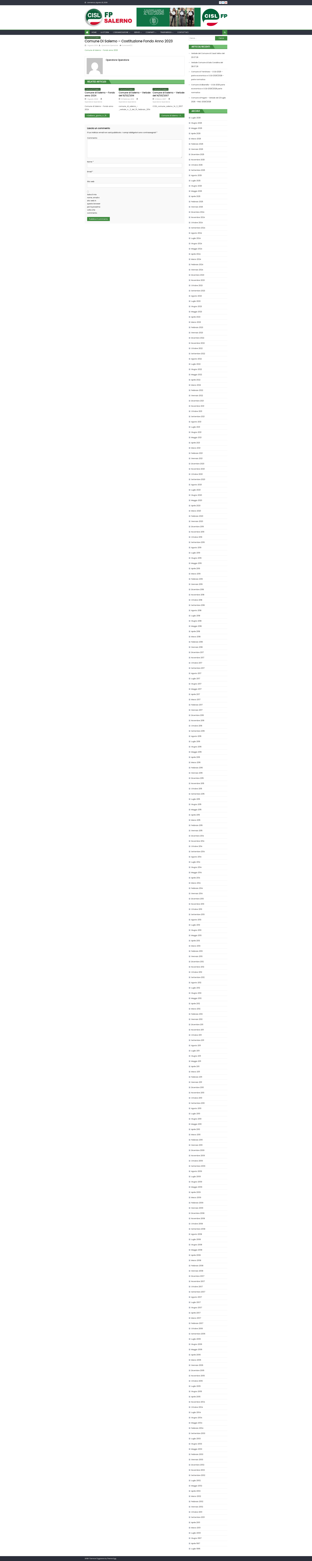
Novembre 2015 (197, 783)
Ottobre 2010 (196, 1098)
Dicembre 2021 (197, 401)
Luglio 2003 (196, 1438)
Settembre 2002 (198, 1475)
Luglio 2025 (195, 180)
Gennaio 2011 (196, 1082)
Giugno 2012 (196, 993)
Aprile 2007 (196, 1313)
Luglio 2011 (195, 1051)
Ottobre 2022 (197, 348)
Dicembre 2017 (197, 652)
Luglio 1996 (195, 1548)
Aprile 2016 (195, 757)
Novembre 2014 (197, 841)
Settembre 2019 (198, 542)
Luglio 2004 (196, 1412)
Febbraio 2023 (197, 327)
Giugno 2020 (196, 495)
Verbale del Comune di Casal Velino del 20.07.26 (208, 55)
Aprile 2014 (195, 878)
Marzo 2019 (195, 574)
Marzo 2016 (195, 762)
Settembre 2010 (198, 1103)
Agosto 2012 (196, 982)
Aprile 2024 (196, 254)
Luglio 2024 (196, 238)
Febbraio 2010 (197, 1140)
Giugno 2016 (196, 747)
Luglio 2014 (195, 862)
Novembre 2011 (197, 1030)
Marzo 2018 (195, 636)
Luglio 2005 (196, 1386)
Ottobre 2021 (196, 411)
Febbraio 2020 (197, 516)
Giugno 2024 (196, 243)
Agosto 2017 (196, 673)
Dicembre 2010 (197, 1087)
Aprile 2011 (195, 1066)
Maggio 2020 (196, 500)
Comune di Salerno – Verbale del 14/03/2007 (168, 94)
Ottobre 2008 (197, 1223)
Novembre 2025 (198, 159)
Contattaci (182, 32)
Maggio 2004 (196, 1423)
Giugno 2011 (196, 1056)
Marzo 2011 (195, 1071)
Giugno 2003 (196, 1444)
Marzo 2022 (196, 385)
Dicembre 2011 (197, 1024)
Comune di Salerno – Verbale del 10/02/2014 (135, 94)
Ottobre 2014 (196, 846)
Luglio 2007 (196, 1302)
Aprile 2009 (196, 1192)
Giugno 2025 (196, 186)
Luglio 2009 (196, 1176)
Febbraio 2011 (196, 1077)
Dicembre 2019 (197, 526)
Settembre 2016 (198, 731)
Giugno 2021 (196, 432)
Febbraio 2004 (197, 1428)
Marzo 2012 (195, 1009)
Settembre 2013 (198, 914)
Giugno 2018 (196, 621)
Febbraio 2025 (197, 201)
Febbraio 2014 (197, 888)
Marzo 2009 (196, 1197)
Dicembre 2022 (197, 338)
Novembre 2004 (198, 1402)
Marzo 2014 (196, 883)
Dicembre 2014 (197, 836)
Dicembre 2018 (197, 589)
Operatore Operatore (109, 45)
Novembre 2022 (198, 343)
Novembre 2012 (197, 967)
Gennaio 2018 (197, 647)
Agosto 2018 (196, 610)
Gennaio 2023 (197, 332)
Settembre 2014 (198, 851)
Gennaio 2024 (197, 270)
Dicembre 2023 (197, 275)
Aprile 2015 (195, 815)
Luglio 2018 (195, 615)
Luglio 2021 (195, 427)
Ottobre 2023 (197, 285)
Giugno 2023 (196, 306)
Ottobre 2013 (196, 909)
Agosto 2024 (196, 233)
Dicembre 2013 (197, 899)
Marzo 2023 (196, 322)
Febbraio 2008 (197, 1265)
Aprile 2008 (196, 1255)
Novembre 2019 (197, 532)
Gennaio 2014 (197, 893)
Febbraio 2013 (197, 951)
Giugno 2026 (196, 123)
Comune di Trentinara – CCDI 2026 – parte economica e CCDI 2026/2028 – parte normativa (207, 75)
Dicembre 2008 (197, 1213)
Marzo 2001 (195, 1528)
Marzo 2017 (195, 699)
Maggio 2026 (196, 128)
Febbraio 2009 (197, 1203)
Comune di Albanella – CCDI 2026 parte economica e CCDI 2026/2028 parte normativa (208, 88)
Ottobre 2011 (196, 1035)
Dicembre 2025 (197, 154)
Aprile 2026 (195, 133)
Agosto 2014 (196, 857)
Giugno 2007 (196, 1307)
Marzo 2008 (196, 1260)
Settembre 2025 (198, 170)
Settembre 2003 (198, 1433)
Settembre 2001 (198, 1517)
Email (90, 171)
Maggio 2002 (196, 1486)
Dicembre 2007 (197, 1276)
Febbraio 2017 (197, 705)
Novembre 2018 (197, 595)
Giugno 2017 (196, 684)
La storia (105, 32)
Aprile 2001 (195, 1522)
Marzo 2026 (196, 138)
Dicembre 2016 (197, 715)
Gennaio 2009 (197, 1208)
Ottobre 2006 (197, 1328)
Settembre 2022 (198, 353)
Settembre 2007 (198, 1292)
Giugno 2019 (196, 558)
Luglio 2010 (195, 1113)
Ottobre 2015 (196, 788)
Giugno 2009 (196, 1182)
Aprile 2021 (195, 443)
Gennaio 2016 (197, 773)
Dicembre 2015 (197, 778)
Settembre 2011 (197, 1040)
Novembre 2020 (198, 469)
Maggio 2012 (196, 998)
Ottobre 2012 (196, 972)
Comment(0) (127, 45)
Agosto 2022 (196, 359)
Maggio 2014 (196, 872)
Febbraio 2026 (197, 144)
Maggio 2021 (196, 437)
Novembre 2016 (197, 720)
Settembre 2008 (198, 1229)
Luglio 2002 (196, 1480)
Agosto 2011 (196, 1045)
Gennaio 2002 (197, 1507)
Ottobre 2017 (196, 663)
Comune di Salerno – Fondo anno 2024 (100, 94)
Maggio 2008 (196, 1250)
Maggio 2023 (196, 311)
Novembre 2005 (198, 1375)
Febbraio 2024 (197, 264)
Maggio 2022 (196, 374)
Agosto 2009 (196, 1171)
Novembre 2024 (198, 217)
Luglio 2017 (195, 678)
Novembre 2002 (198, 1470)
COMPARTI (150, 32)
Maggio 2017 (196, 689)
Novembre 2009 (198, 1155)
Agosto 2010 (196, 1108)
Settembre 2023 (198, 291)
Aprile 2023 (195, 317)
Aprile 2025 (195, 196)
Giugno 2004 (196, 1417)
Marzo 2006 (196, 1360)
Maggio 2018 (196, 626)
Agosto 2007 (196, 1297)
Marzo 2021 (195, 448)
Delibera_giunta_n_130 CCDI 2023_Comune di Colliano (99, 115)
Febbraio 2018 (197, 642)
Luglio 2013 (195, 925)
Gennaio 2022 (197, 395)
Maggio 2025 (196, 191)
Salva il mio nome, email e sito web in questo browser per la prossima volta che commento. (93, 203)
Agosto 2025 (196, 175)
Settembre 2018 (198, 605)
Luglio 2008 (196, 1239)
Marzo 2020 (196, 511)
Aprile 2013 (195, 940)
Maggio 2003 (196, 1449)
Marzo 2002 (196, 1496)
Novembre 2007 (198, 1281)
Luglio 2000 (196, 1533)
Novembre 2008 (198, 1218)
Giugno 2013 (196, 930)
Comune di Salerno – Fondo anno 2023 (101, 50)
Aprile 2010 (195, 1129)
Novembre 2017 (197, 657)
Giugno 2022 (196, 369)
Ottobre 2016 (196, 726)
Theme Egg (111, 1558)
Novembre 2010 (197, 1092)
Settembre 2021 (198, 416)
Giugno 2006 (196, 1344)
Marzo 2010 (195, 1134)
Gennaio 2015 (196, 830)
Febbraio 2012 (197, 1014)
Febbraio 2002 (197, 1501)
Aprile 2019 (195, 568)
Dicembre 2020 (197, 463)
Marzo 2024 (196, 259)
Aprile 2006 (196, 1355)
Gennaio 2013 (196, 956)
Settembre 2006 (198, 1334)
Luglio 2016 (195, 741)
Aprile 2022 (195, 380)
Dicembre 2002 (197, 1465)
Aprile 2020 (195, 505)
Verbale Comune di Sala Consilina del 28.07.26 (207, 64)
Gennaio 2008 (197, 1271)
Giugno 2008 (196, 1244)
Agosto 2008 (196, 1234)
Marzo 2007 (196, 1318)
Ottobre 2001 (196, 1512)
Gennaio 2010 (197, 1145)
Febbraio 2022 (197, 390)
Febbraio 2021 (197, 453)
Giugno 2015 (196, 804)
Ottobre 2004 (197, 1407)
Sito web (90, 181)
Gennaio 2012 (196, 1019)
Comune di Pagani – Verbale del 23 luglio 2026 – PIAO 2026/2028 (208, 100)
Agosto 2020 (196, 484)
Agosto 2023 (196, 296)
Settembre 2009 (198, 1166)
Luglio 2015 (195, 799)
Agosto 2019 (196, 547)
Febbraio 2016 (197, 767)
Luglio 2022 (195, 364)
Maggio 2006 (196, 1349)
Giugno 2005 (196, 1391)
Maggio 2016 (196, 752)
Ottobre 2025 (197, 165)
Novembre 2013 (197, 904)
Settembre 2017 (198, 668)
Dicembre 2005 (197, 1370)
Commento (92, 138)
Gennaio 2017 (197, 710)
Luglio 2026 (196, 118)
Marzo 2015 (195, 820)
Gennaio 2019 (197, 584)
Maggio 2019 (196, 563)
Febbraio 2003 (197, 1454)
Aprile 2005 (195, 1396)
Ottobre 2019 (196, 537)
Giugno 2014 (196, 867)
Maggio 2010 (196, 1124)
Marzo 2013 (195, 946)
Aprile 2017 (195, 694)
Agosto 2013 (196, 919)
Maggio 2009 (196, 1187)
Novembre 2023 (198, 280)
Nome (90, 162)
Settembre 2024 (198, 228)
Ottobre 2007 (197, 1286)
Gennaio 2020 (197, 521)
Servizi (137, 32)
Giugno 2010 (196, 1119)
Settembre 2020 (198, 479)
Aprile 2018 (195, 631)
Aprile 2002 (195, 1491)
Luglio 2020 (196, 490)
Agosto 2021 (196, 422)
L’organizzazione (120, 32)
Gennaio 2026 (197, 149)
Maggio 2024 (196, 249)
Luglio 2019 (195, 553)
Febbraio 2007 (197, 1323)
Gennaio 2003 (197, 1459)
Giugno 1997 (196, 1538)
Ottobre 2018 (196, 600)
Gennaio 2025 (197, 207)
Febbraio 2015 (197, 825)
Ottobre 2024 (197, 222)
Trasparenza (165, 32)
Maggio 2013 (196, 935)
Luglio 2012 (195, 988)
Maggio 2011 (196, 1061)
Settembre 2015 (198, 794)
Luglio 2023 (195, 301)
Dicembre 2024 (197, 212)
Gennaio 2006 (197, 1365)
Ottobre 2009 (197, 1161)
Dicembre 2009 (197, 1150)
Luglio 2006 (196, 1339)
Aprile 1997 (195, 1543)
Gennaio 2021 (196, 458)
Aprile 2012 (195, 1003)
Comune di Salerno (92, 38)
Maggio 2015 (196, 809)
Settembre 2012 (198, 977)
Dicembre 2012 (197, 961)
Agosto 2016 (196, 736)
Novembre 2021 (197, 406)
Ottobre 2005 (197, 1381)
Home (94, 32)
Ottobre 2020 (197, 474)
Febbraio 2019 (197, 579)
